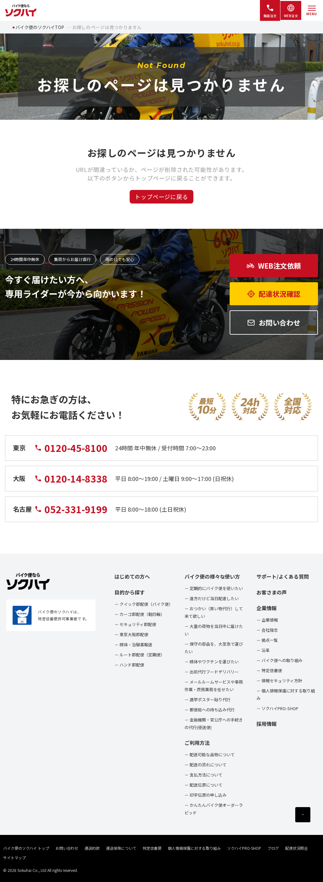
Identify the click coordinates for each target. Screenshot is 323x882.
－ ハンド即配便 (129, 665)
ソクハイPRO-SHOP (244, 848)
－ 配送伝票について (203, 785)
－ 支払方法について (203, 775)
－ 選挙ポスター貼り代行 (208, 699)
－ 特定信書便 (269, 670)
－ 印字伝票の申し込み (205, 795)
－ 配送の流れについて (205, 765)
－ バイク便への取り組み (279, 660)
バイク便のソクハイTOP (39, 27)
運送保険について (121, 848)
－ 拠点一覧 (267, 640)
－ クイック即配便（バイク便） (144, 604)
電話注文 (270, 15)
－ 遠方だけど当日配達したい (212, 598)
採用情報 (266, 723)
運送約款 (92, 848)
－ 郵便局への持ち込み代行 (210, 710)
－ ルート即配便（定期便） (140, 655)
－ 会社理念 (267, 630)
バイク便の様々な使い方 (212, 576)
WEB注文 (291, 15)
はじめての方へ (132, 576)
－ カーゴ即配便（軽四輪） (140, 614)
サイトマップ (14, 857)
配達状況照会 (296, 848)
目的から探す (130, 592)
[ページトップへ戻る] (302, 814)
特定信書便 (152, 848)
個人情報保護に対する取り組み (194, 848)
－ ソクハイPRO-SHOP (277, 708)
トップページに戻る (161, 196)
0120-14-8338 (76, 478)
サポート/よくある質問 (282, 576)
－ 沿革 (263, 650)
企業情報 (266, 608)
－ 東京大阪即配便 (131, 634)
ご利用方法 (197, 742)
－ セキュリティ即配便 (135, 624)
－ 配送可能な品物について (210, 754)
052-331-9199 (76, 509)
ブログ (273, 848)
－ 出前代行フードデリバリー (212, 672)
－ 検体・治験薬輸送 (133, 645)
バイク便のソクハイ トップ (26, 848)
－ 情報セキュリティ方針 (279, 681)
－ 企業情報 (267, 620)
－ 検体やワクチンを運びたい (212, 662)
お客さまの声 (271, 592)
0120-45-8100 (76, 448)
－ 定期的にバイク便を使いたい (214, 588)
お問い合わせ (67, 848)
